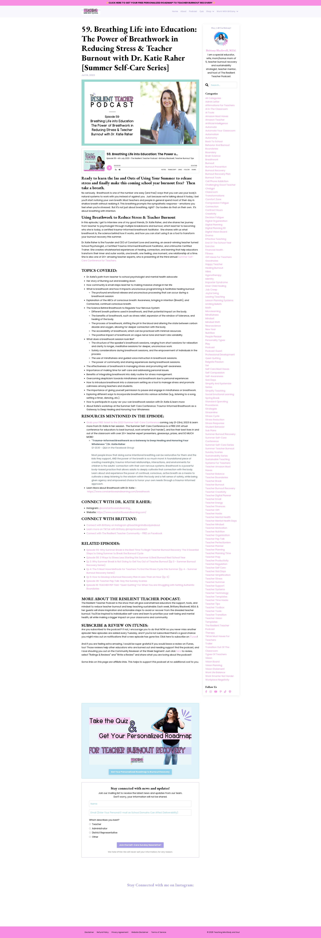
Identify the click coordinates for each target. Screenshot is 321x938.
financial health (214, 249)
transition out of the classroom (217, 649)
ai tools (209, 112)
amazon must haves (216, 116)
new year (210, 329)
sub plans (210, 430)
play (207, 343)
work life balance (215, 672)
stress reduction (214, 419)
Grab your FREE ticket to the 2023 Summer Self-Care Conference (123, 422)
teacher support (214, 585)
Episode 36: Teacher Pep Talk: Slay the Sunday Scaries (117, 581)
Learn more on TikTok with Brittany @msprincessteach (117, 529)
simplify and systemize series (218, 385)
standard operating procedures (216, 403)
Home (175, 11)
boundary (210, 152)
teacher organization (217, 535)
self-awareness (214, 376)
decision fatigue (214, 217)
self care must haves (217, 369)
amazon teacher (215, 119)
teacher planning (215, 549)
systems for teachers (217, 462)
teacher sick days (215, 571)
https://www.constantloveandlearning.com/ (121, 512)
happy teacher (214, 264)
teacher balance (214, 473)
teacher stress (213, 578)
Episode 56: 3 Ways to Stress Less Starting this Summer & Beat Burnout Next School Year (136, 557)
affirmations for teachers (220, 105)
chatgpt (210, 188)
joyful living (212, 293)
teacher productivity (216, 560)
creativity (210, 213)
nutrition (210, 332)
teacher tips (212, 603)
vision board (212, 661)
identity (209, 278)
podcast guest (213, 350)
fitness (209, 253)
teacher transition (215, 614)
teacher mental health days (221, 520)
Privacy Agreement (120, 932)
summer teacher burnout (219, 448)
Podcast (193, 11)
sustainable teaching (217, 459)
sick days (210, 379)
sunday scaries (214, 452)
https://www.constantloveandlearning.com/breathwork (118, 491)
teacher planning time (218, 553)
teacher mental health (218, 517)
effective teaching (215, 239)
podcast (210, 347)
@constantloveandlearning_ (115, 508)
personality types (215, 340)
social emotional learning (219, 394)
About (183, 11)
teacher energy (214, 502)
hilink (208, 271)
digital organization (216, 221)
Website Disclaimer (139, 932)
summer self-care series (219, 444)
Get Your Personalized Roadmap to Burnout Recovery (140, 771)
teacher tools (213, 611)
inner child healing (215, 285)
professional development (220, 354)
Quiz (202, 11)
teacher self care (215, 567)
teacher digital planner (218, 495)
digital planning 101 (215, 228)
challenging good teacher (220, 184)
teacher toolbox (214, 607)
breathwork (211, 159)
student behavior (215, 426)
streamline (211, 412)
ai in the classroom (216, 109)
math (208, 307)
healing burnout (214, 267)
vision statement (215, 668)
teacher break (213, 481)
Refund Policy (103, 932)
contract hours (214, 210)
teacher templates (216, 596)
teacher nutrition (215, 531)
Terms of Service (158, 932)
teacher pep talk (215, 538)
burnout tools (213, 177)
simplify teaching (215, 390)
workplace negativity (217, 679)
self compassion (215, 372)
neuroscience (213, 325)
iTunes (193, 636)
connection (211, 206)
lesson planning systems (219, 300)
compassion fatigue (217, 202)
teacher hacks (213, 513)
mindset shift (212, 322)
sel (207, 365)
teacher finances (215, 506)
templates (211, 621)
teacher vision (213, 618)
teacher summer (215, 582)
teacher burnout (214, 484)
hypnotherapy (213, 275)
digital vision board (216, 231)
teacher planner (214, 546)
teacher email (213, 499)
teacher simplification (217, 574)
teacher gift (212, 510)
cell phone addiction (216, 181)
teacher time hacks (216, 600)
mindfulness (212, 314)
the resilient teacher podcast (217, 627)
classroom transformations (214, 193)
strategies (211, 408)
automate (211, 127)
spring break (212, 398)
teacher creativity (215, 491)
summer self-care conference (215, 439)
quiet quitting (213, 358)
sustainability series (216, 455)
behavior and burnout (217, 145)
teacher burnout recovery (220, 488)
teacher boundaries (216, 477)
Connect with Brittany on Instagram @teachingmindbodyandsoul (123, 525)
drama (209, 235)
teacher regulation (216, 564)
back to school (214, 141)
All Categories (213, 98)
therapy (210, 632)
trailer (208, 643)
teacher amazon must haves (218, 468)
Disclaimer (89, 932)
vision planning (213, 665)
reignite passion (214, 361)
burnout (209, 163)
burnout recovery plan (217, 173)
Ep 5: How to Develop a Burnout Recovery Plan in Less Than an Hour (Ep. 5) (128, 577)
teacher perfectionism (218, 542)
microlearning (213, 311)
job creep (211, 289)
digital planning (213, 224)
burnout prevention (216, 166)
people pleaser (213, 336)
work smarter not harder (219, 676)
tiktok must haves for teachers (217, 638)
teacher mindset (214, 524)
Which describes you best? (104, 819)
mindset (209, 318)
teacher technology (216, 593)
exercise (209, 246)
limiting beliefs (213, 304)
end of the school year (218, 242)
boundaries (211, 148)
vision (208, 658)
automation (212, 134)
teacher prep (212, 556)
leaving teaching (215, 296)
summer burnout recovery (220, 434)
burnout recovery (215, 170)
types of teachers (216, 654)
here (178, 651)
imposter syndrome (216, 282)
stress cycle (212, 416)
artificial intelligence (216, 123)
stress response (214, 423)
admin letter (212, 101)
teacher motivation (216, 527)
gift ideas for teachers (218, 257)
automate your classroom (220, 130)
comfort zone (213, 199)
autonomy (211, 137)
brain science (212, 155)
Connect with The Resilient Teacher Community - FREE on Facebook (124, 533)
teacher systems (215, 589)
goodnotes (211, 260)
